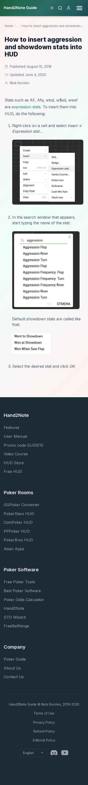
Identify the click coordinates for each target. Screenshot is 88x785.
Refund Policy (44, 731)
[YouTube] (64, 752)
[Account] (68, 8)
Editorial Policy (44, 740)
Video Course (16, 454)
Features (11, 427)
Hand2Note (14, 608)
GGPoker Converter (21, 504)
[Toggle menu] (79, 8)
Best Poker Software (22, 590)
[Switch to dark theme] (52, 8)
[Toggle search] (60, 8)
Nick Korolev (20, 83)
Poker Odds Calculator (24, 599)
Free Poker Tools (19, 581)
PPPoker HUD (17, 531)
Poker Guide (15, 659)
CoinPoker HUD (18, 522)
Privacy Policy (44, 722)
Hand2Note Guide (23, 704)
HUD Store (14, 462)
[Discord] (53, 752)
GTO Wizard (15, 617)
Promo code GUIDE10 (23, 445)
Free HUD (13, 471)
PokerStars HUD (19, 513)
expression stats (26, 107)
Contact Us (14, 676)
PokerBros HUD (18, 540)
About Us (12, 668)
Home (9, 26)
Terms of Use (44, 713)
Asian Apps (14, 548)
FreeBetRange (16, 626)
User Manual (15, 436)
